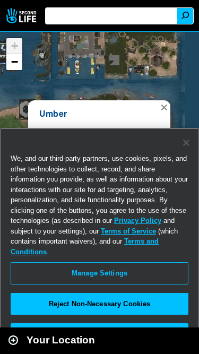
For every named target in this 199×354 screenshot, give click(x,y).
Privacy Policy (137, 221)
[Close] (186, 142)
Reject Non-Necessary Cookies (100, 304)
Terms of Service (128, 231)
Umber (53, 113)
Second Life (22, 15)
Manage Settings (99, 273)
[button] (164, 106)
